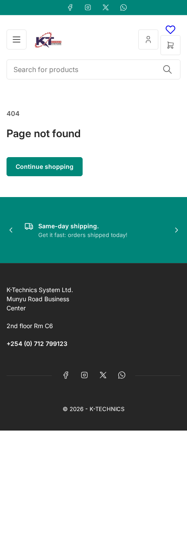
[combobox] (93, 69)
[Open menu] (17, 39)
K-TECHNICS (107, 408)
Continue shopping (44, 166)
